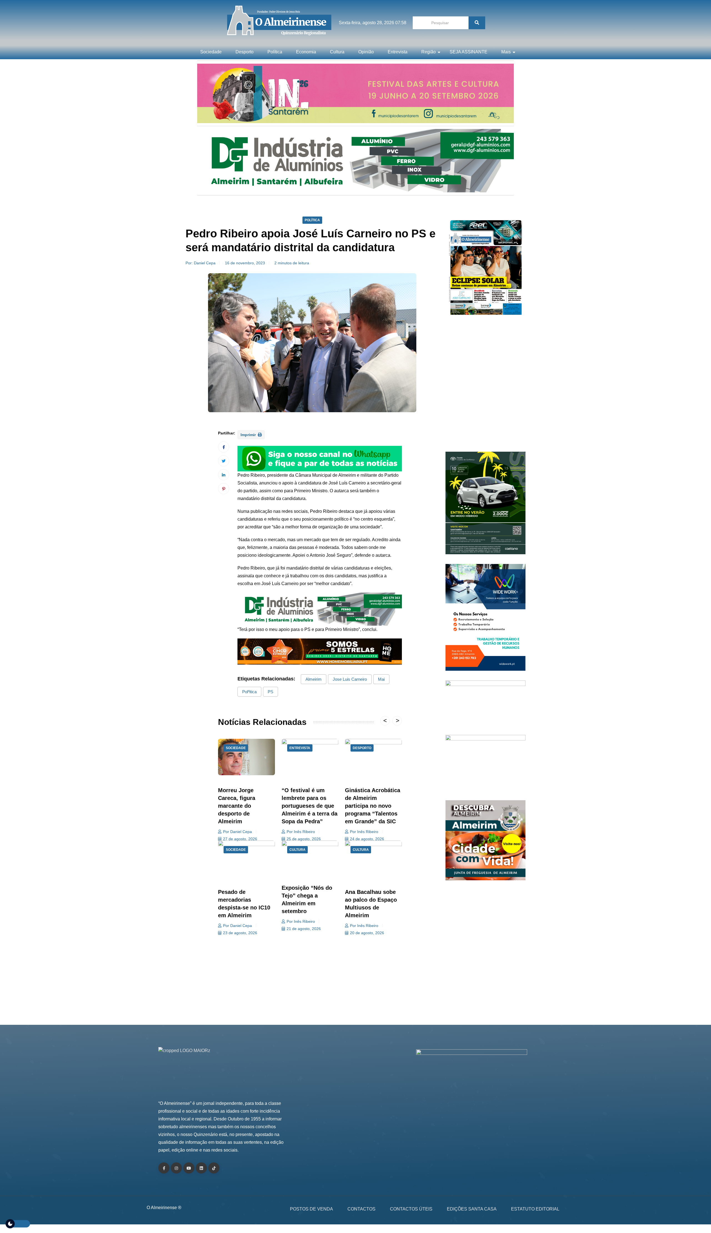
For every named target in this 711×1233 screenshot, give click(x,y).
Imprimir (249, 434)
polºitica (249, 691)
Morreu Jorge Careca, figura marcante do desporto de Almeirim (236, 805)
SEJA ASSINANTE (468, 51)
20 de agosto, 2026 (367, 933)
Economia (306, 51)
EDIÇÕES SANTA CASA (472, 1209)
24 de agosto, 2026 (367, 839)
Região (428, 51)
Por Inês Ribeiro (301, 831)
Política (274, 51)
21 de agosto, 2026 (304, 928)
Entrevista (397, 51)
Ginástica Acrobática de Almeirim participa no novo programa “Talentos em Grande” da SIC (372, 805)
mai (381, 679)
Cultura (337, 51)
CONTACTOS (361, 1209)
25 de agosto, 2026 (304, 839)
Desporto (245, 51)
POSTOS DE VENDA (311, 1209)
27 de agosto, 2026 (240, 839)
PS (270, 691)
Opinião (366, 51)
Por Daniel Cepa (237, 831)
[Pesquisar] (477, 22)
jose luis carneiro (350, 679)
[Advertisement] (485, 386)
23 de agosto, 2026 (240, 933)
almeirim (314, 679)
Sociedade (211, 51)
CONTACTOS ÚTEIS (411, 1209)
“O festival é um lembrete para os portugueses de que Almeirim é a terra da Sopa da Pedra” (309, 805)
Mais (506, 51)
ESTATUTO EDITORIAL (535, 1209)
